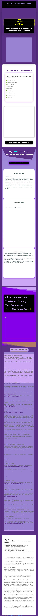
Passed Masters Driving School (19, 3)
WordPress (20, 615)
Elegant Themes (10, 615)
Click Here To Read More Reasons (18, 163)
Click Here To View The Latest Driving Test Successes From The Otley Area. (17, 303)
